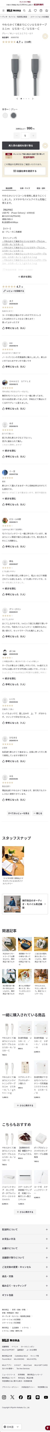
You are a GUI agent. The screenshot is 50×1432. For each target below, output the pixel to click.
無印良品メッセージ (34, 1374)
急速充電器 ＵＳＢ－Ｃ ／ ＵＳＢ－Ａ (25, 1041)
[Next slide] (33, 99)
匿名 (11, 561)
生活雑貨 (15, 1327)
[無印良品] (10, 1340)
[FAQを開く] (41, 9)
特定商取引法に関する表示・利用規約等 (17, 1381)
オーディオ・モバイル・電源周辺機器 (16, 1316)
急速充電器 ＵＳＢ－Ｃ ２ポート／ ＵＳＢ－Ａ (41, 1042)
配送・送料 (41, 188)
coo (10, 342)
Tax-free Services (23, 1368)
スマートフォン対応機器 (39, 16)
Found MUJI (6, 1359)
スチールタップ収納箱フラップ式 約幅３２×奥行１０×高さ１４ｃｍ (25, 1193)
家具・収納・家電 (18, 1309)
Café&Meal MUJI (21, 1356)
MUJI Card (28, 1365)
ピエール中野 (15, 519)
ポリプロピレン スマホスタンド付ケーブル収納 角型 (41, 1152)
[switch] (45, 36)
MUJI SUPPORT (8, 1350)
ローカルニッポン (27, 1346)
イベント (15, 1346)
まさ (11, 300)
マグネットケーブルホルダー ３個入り (25, 1080)
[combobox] (12, 1427)
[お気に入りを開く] (35, 9)
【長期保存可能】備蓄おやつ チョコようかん (25, 1150)
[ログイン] (29, 9)
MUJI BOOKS (19, 1359)
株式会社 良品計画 (25, 1377)
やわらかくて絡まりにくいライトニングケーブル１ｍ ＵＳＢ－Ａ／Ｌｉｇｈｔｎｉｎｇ (9, 1085)
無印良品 (5, 1309)
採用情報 (21, 1374)
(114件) (28, 41)
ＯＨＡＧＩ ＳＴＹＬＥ (20, 381)
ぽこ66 (12, 651)
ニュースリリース (8, 1374)
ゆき (11, 423)
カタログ (17, 1365)
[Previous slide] (17, 99)
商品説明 (9, 188)
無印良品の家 (7, 1356)
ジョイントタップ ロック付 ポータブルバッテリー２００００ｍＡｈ (9, 1193)
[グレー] (13, 115)
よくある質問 (32, 1350)
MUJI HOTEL (32, 1359)
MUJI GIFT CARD (41, 1365)
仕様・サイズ (25, 188)
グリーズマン (15, 609)
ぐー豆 (12, 471)
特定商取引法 (43, 1387)
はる (11, 776)
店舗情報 (5, 1346)
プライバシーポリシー (10, 1387)
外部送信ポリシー (28, 1387)
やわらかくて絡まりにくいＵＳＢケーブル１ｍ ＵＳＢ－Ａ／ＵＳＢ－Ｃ (9, 1044)
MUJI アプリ (6, 1365)
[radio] (5, 115)
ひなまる (13, 737)
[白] (5, 115)
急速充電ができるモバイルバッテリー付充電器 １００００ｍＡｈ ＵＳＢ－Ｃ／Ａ (41, 1085)
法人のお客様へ (8, 1368)
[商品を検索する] (24, 9)
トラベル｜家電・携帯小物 (12, 1331)
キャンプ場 (34, 1356)
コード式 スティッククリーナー (41, 1190)
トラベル (25, 1327)
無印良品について (8, 1377)
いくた (12, 699)
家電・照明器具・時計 (10, 1313)
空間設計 (20, 1350)
